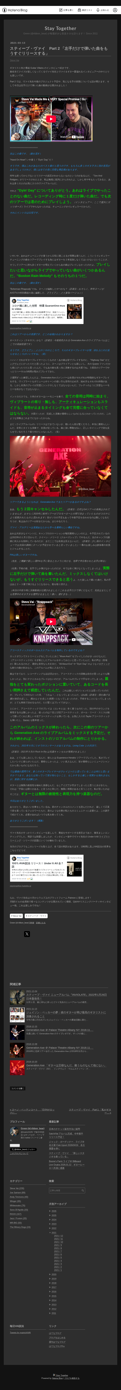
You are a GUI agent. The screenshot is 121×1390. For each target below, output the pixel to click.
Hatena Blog (57, 1378)
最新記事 (54, 1121)
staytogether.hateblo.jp (20, 328)
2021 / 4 (58, 1261)
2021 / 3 (58, 1264)
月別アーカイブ (58, 1204)
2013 (54, 1304)
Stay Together (60, 28)
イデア (66, 785)
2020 (54, 1274)
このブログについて (19, 1153)
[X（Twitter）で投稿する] (27, 934)
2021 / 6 (58, 1254)
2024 (54, 1219)
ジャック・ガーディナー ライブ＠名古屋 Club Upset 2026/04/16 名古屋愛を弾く (67, 1145)
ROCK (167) (15, 1214)
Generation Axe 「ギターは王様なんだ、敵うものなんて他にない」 (66, 1065)
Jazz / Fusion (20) (18, 1218)
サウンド (102, 708)
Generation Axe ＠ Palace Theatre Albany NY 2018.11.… (59, 1030)
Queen (95, 364)
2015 (54, 1296)
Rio (45, 751)
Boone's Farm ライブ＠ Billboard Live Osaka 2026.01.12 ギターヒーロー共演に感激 (67, 1164)
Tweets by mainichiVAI (20, 1332)
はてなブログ (55, 1333)
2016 (54, 1291)
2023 (54, 1224)
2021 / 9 (58, 1245)
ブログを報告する (72, 1378)
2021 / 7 (58, 1251)
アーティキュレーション (78, 402)
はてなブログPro (57, 1346)
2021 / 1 (58, 1270)
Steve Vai (14, 60)
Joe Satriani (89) (17, 1192)
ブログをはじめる (57, 1337)
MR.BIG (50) (16, 1223)
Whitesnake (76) (17, 1205)
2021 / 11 (58, 1239)
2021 (54, 1232)
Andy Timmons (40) (19, 1197)
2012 (54, 1309)
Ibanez (26, 720)
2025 (54, 1215)
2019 (54, 1278)
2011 (54, 1313)
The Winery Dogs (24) (20, 1227)
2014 (54, 1300)
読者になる (41, 923)
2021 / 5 (58, 1257)
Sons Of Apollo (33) (19, 1210)
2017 (54, 1287)
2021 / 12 (58, 1236)
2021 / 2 (58, 1267)
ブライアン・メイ (56, 292)
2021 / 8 (58, 1248)
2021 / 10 (58, 1242)
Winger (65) (15, 1201)
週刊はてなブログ (57, 1342)
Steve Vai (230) (17, 1188)
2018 (54, 1283)
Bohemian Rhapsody (21, 289)
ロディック (104, 664)
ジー (70, 771)
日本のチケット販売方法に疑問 (64, 1129)
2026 (54, 1211)
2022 (54, 1228)
